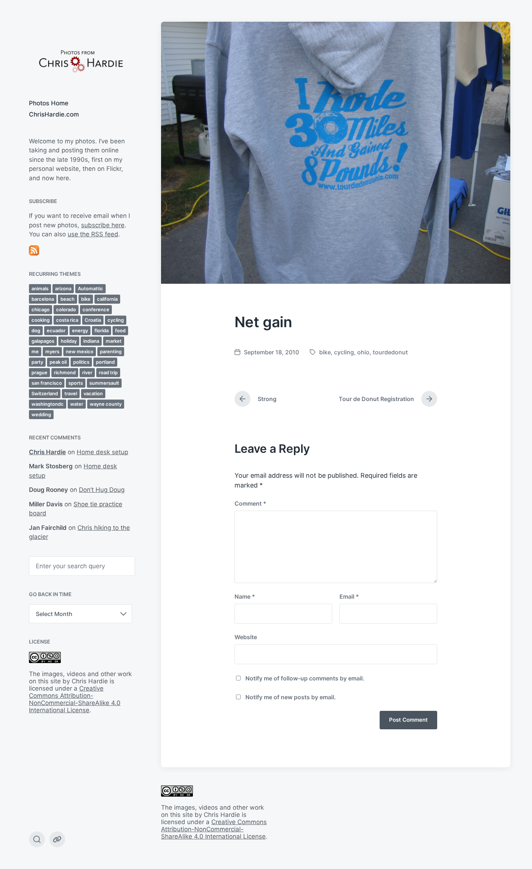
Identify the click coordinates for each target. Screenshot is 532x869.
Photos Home (48, 103)
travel (70, 393)
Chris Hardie (47, 452)
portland (105, 362)
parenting (111, 351)
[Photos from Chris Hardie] (80, 60)
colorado (66, 309)
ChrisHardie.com (54, 114)
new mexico (79, 351)
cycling (115, 320)
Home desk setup (102, 452)
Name (245, 596)
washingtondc (47, 404)
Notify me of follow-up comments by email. (304, 678)
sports (75, 383)
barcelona (42, 299)
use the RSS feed (93, 234)
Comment (250, 503)
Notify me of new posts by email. (290, 697)
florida (101, 330)
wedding (41, 414)
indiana (91, 341)
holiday (69, 341)
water (76, 404)
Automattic (90, 288)
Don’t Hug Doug (101, 489)
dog (35, 330)
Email (349, 596)
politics (81, 362)
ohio (363, 352)
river (87, 372)
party (37, 362)
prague (39, 372)
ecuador (56, 330)
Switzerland (44, 393)
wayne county (106, 404)
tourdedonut (390, 352)
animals (39, 288)
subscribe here (102, 225)
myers (52, 351)
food (120, 330)
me (35, 351)
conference (96, 309)
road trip (108, 372)
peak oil (58, 362)
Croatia (93, 320)
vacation (93, 393)
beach (67, 299)
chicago (40, 309)
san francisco (46, 383)
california (107, 299)
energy (80, 330)
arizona (63, 288)
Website (246, 637)
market (114, 341)
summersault (104, 383)
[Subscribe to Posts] (80, 250)
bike (85, 299)
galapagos (42, 341)
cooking (40, 320)
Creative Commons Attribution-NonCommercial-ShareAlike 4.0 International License (75, 699)
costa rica (67, 320)
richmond (65, 372)
